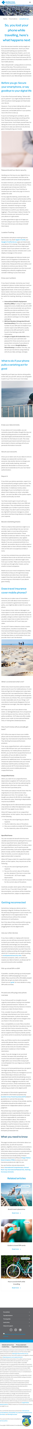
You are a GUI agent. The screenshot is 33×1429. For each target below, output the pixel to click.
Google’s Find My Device (9, 242)
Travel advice (13, 19)
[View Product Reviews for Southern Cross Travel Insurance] (15, 1336)
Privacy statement (21, 1345)
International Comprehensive (13, 1167)
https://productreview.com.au (20, 1353)
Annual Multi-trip (13, 1412)
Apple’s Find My (21, 240)
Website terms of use (8, 1345)
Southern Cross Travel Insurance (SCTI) (13, 1097)
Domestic (11, 1172)
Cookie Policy (5, 1347)
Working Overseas (12, 1414)
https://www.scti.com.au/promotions (12, 1357)
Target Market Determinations (20, 1347)
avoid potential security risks (12, 955)
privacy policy (4, 1421)
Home (5, 19)
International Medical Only (16, 1170)
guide (12, 982)
